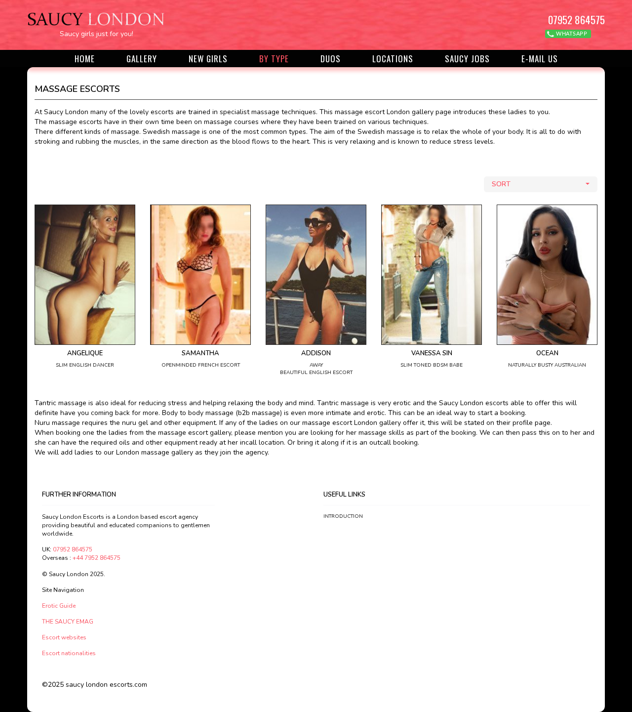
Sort (501, 184)
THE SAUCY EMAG (67, 622)
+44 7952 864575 (96, 558)
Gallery (141, 58)
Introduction (343, 516)
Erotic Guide (59, 606)
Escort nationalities (69, 653)
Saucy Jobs (467, 58)
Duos (330, 58)
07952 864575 (576, 19)
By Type (274, 58)
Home (85, 58)
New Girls (208, 58)
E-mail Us (539, 58)
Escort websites (64, 637)
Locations (392, 58)
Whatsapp (571, 34)
